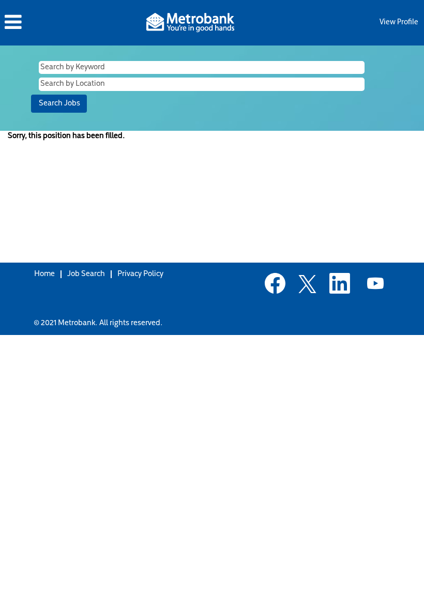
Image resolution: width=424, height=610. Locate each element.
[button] (70, 22)
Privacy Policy (140, 274)
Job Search (86, 274)
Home (44, 274)
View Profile (399, 22)
